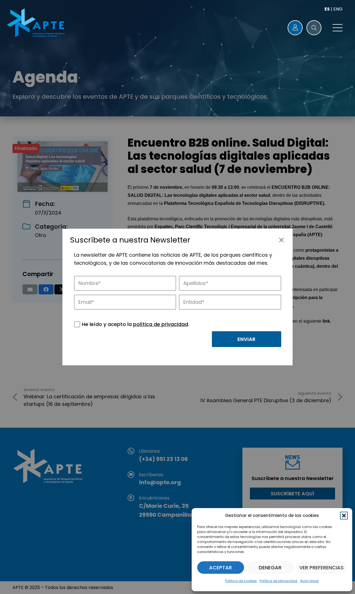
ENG (338, 9)
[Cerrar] (281, 240)
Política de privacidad (278, 580)
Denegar (270, 567)
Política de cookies (241, 580)
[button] (344, 515)
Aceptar (220, 567)
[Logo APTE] (36, 23)
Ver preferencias (321, 567)
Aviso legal (309, 580)
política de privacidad (160, 324)
